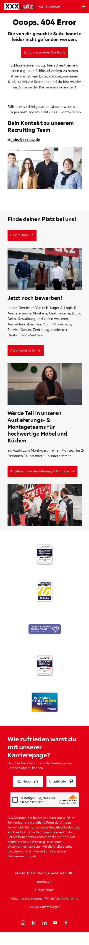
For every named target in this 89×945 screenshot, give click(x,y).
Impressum (45, 881)
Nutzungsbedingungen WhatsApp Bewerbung (44, 898)
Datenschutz (44, 890)
